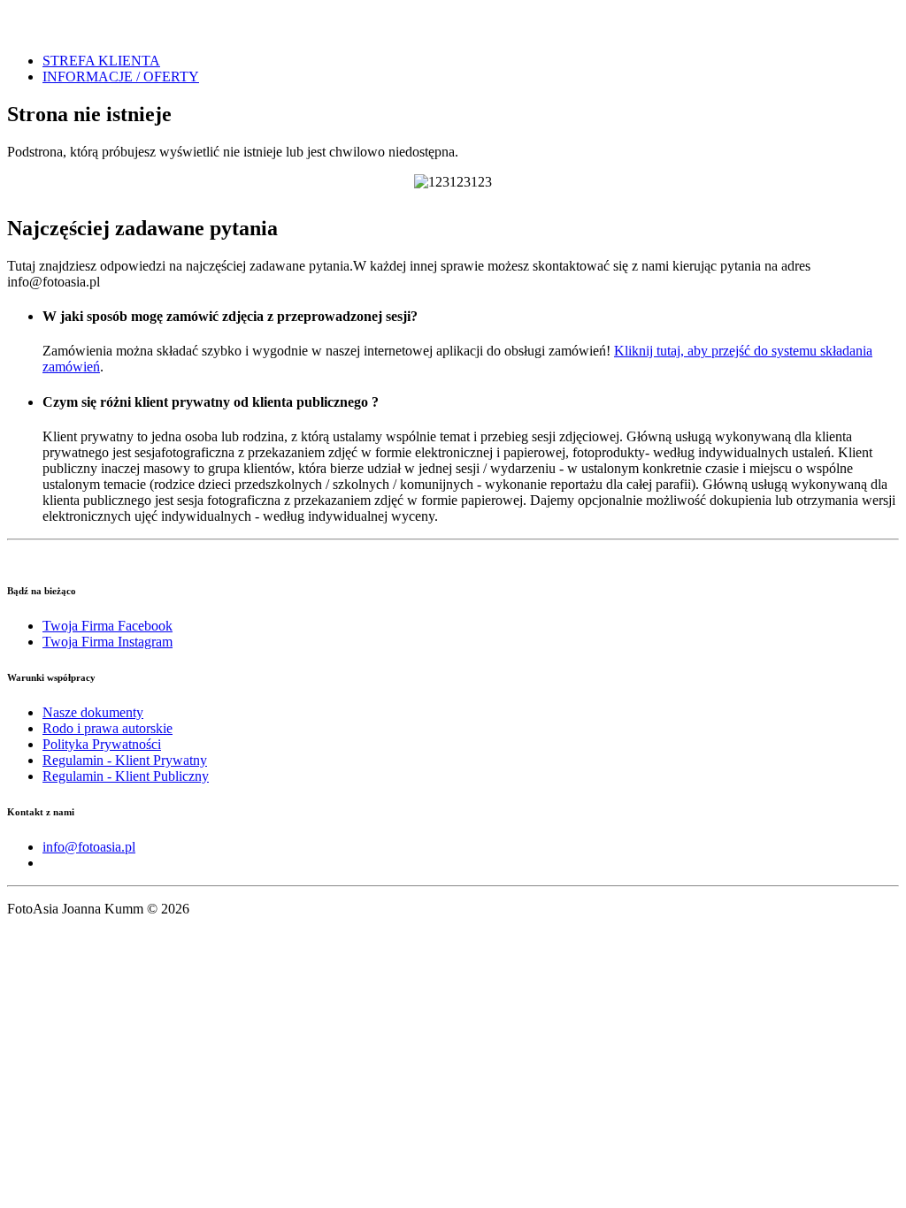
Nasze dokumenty (92, 712)
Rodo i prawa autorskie (107, 728)
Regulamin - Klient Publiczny (125, 776)
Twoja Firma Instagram (107, 641)
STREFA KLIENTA (101, 60)
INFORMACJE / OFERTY (120, 76)
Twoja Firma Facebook (107, 625)
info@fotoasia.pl (88, 846)
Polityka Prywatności (101, 744)
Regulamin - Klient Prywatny (124, 760)
